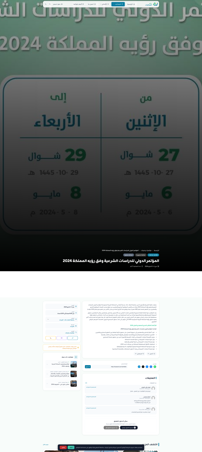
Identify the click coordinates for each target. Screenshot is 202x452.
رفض (63, 447)
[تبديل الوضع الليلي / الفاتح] (45, 4)
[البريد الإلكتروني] (61, 338)
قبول (71, 447)
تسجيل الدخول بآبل (110, 427)
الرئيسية (156, 250)
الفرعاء (72, 326)
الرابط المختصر (124, 363)
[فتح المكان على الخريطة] (48, 319)
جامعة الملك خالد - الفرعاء (66, 320)
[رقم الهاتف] (51, 338)
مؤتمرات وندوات (146, 250)
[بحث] (49, 4)
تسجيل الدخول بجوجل (128, 427)
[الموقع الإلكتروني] (72, 338)
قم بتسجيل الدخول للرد (91, 387)
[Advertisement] (101, 283)
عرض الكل (45, 444)
